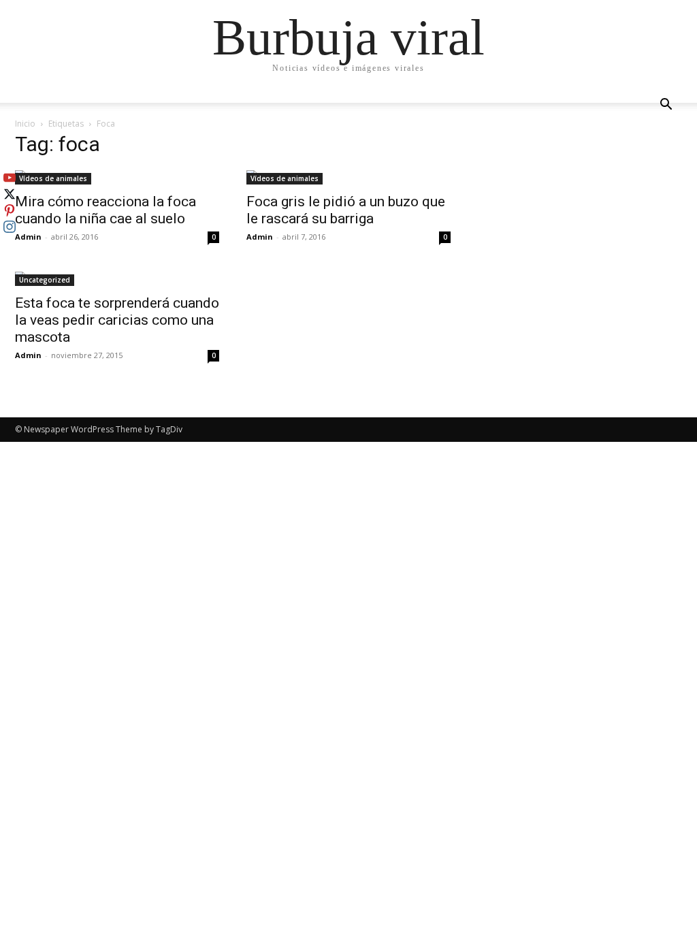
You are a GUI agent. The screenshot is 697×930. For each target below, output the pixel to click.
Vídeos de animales (53, 178)
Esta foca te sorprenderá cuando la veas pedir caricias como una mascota (117, 320)
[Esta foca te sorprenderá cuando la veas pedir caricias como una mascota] (117, 279)
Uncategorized (44, 280)
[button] (665, 105)
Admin (28, 236)
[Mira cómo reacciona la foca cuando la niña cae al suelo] (117, 177)
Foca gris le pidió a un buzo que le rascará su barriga (345, 210)
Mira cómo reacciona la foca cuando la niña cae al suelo (105, 210)
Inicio (25, 123)
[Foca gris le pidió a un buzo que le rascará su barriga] (348, 177)
